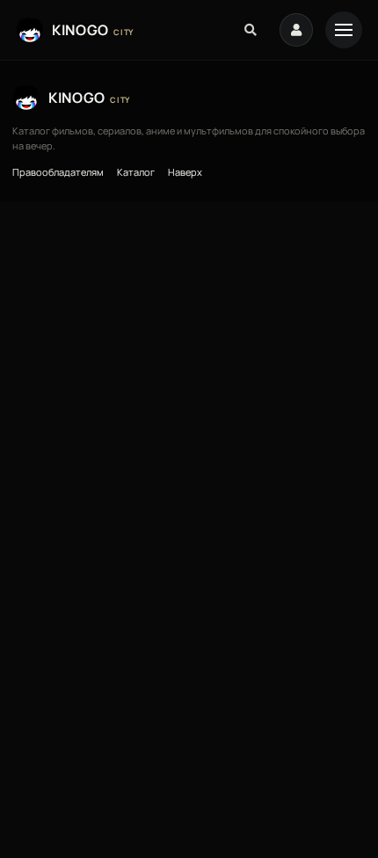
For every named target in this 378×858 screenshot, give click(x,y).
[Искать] (250, 30)
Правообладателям (58, 171)
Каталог (136, 171)
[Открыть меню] (343, 29)
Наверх (185, 171)
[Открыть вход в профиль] (296, 30)
